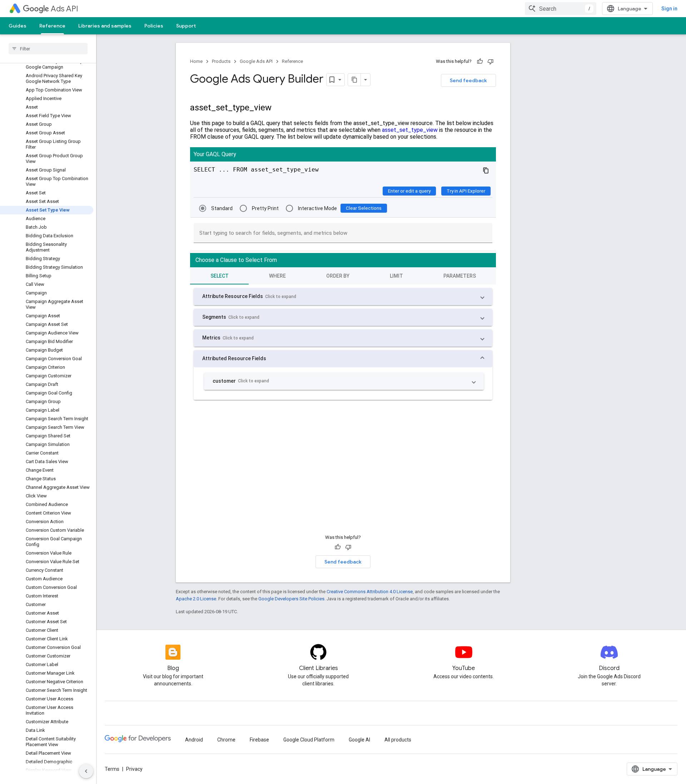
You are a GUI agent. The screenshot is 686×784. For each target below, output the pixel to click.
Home (196, 61)
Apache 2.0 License (196, 598)
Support (186, 26)
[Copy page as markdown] (354, 80)
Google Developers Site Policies (291, 598)
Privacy (134, 769)
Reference (52, 26)
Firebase (259, 740)
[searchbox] (48, 48)
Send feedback (468, 80)
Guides (17, 26)
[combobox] (560, 8)
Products (221, 61)
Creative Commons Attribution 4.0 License (370, 591)
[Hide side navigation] (86, 771)
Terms (112, 769)
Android (194, 740)
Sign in (669, 8)
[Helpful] (479, 61)
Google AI (359, 740)
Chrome (226, 740)
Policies (153, 26)
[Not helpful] (490, 61)
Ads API (64, 9)
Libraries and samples (104, 26)
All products (397, 740)
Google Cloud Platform (308, 740)
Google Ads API (256, 61)
